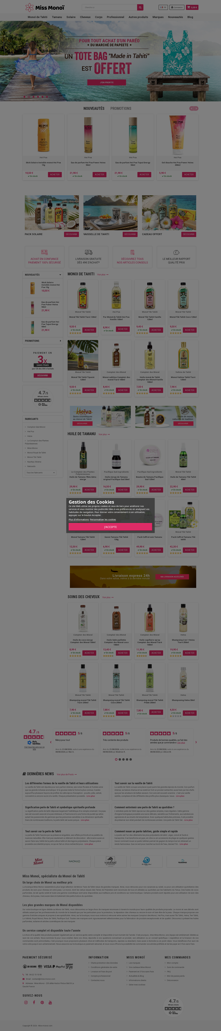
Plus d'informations (79, 519)
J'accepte (110, 527)
